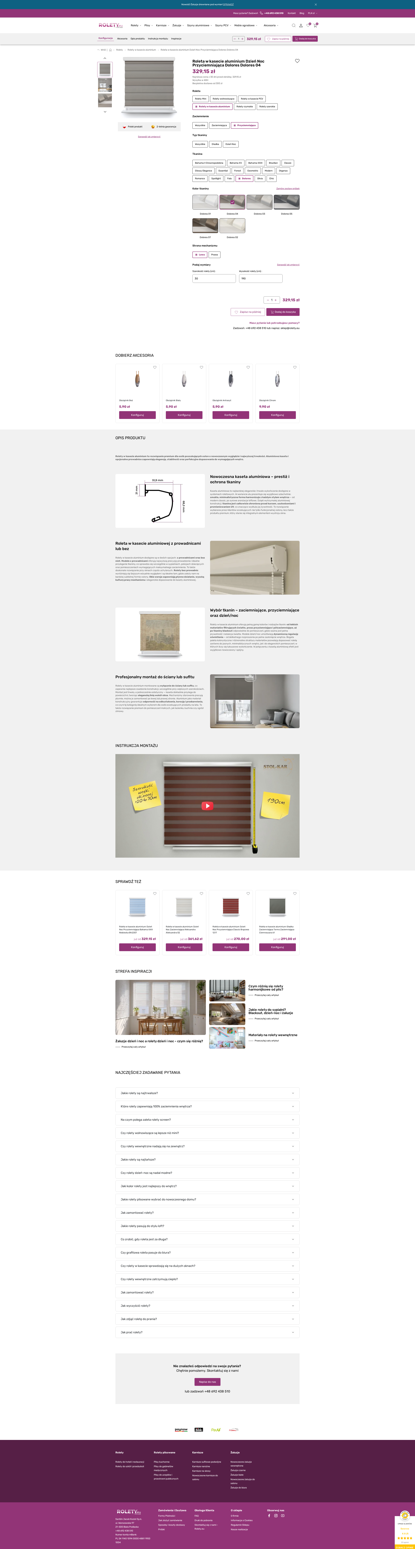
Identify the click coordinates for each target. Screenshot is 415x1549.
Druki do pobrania (204, 1520)
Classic (287, 163)
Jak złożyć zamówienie (170, 1520)
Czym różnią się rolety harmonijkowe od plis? (266, 987)
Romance (200, 178)
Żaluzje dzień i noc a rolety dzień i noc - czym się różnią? (159, 1041)
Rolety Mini (200, 98)
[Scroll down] (105, 112)
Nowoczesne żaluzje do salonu (243, 1481)
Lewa (202, 254)
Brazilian (273, 163)
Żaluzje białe (237, 1474)
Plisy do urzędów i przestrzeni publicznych (166, 1476)
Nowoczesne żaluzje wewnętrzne (241, 1464)
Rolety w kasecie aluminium (214, 106)
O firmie (235, 1515)
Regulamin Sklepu (240, 1525)
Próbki (161, 1529)
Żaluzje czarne (238, 1470)
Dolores (246, 178)
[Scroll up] (105, 58)
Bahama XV (236, 163)
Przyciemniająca (246, 125)
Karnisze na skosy (201, 1471)
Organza (283, 170)
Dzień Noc (230, 144)
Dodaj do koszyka (307, 38)
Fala (229, 178)
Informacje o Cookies (242, 1520)
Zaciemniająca (219, 125)
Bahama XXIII (255, 163)
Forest (237, 170)
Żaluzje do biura (239, 1487)
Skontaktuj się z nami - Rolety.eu (206, 1527)
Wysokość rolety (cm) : (250, 271)
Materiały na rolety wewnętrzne (273, 1035)
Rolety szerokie (267, 106)
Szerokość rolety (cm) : (204, 271)
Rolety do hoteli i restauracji (129, 1462)
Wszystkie (200, 125)
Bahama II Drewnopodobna (209, 163)
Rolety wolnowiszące (223, 98)
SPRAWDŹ (228, 4)
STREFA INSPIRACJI (133, 971)
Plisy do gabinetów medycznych (163, 1468)
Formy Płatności (166, 1515)
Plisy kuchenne (162, 1462)
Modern (269, 170)
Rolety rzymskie (245, 106)
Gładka (215, 144)
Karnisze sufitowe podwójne (206, 1462)
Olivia (260, 178)
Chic (271, 178)
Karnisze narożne (201, 1466)
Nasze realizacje (239, 1529)
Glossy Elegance (203, 170)
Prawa (214, 254)
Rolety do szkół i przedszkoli (129, 1466)
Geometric (252, 170)
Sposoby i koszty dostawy (171, 1525)
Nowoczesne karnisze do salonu (205, 1477)
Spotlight (216, 178)
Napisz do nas (207, 1381)
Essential (223, 170)
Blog (302, 13)
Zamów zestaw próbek (288, 188)
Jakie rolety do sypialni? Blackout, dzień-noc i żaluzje (271, 1011)
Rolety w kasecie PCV (252, 98)
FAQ (197, 1515)
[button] (293, 26)
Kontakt (292, 13)
